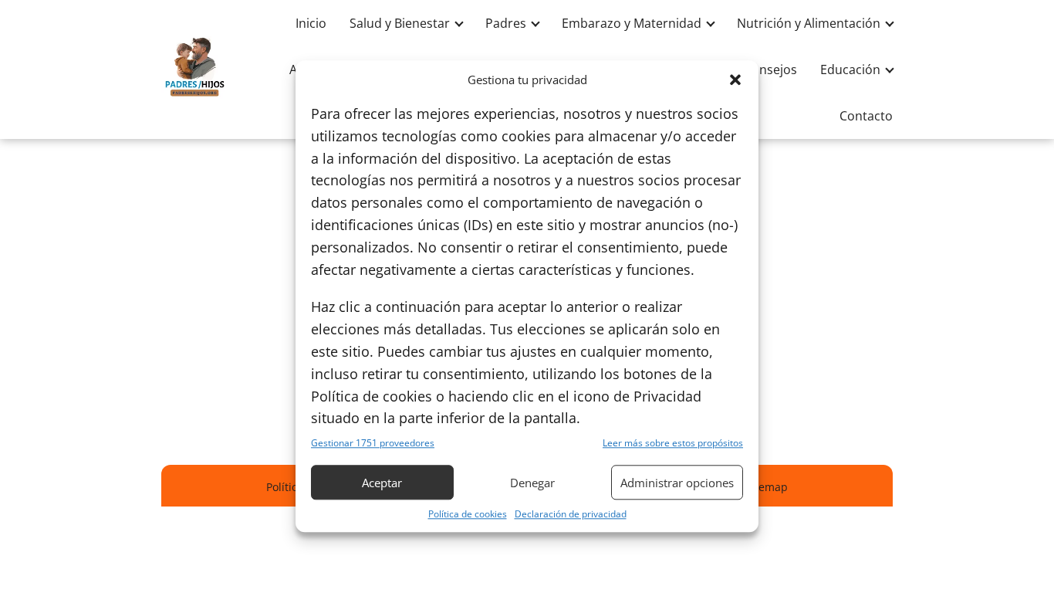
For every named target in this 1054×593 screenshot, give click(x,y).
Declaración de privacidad (571, 514)
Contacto (866, 115)
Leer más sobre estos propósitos (673, 443)
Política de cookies (467, 514)
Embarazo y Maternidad (631, 23)
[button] (735, 79)
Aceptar (382, 482)
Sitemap (766, 486)
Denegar (532, 482)
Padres (505, 23)
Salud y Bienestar (400, 23)
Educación (850, 69)
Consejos (770, 69)
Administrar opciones (677, 482)
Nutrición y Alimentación (808, 23)
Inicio (311, 23)
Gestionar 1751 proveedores (372, 443)
